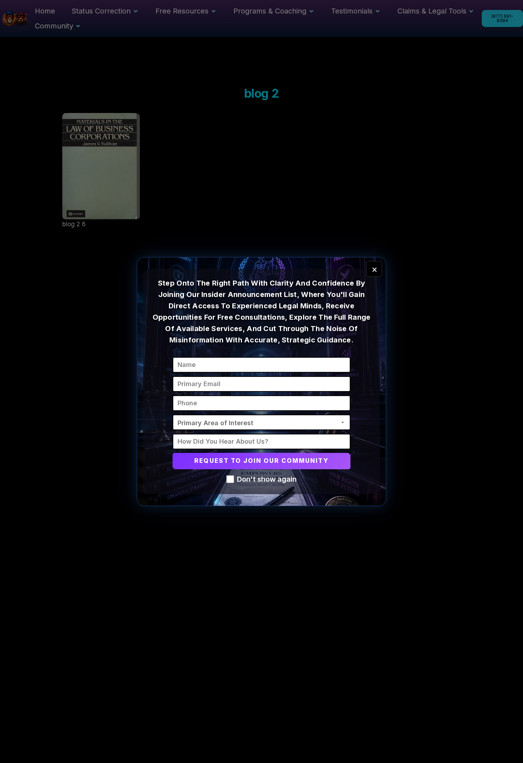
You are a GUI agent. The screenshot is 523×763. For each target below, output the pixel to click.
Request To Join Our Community (261, 460)
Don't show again (267, 479)
